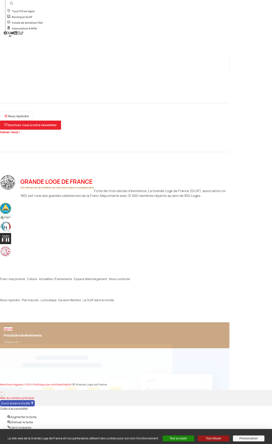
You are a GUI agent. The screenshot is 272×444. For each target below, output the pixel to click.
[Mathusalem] (7, 218)
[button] (17, 403)
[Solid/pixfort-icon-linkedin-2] (30, 142)
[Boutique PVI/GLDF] (7, 256)
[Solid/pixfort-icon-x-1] (3, 142)
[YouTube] (12, 33)
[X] (8, 33)
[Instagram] (18, 33)
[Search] (5, 70)
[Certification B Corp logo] (7, 213)
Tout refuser (213, 438)
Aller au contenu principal (17, 398)
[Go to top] (1, 392)
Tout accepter (178, 438)
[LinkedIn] (15, 33)
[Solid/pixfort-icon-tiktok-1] (25, 142)
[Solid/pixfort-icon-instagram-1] (8, 142)
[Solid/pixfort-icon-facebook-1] (19, 142)
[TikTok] (22, 33)
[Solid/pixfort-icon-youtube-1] (14, 142)
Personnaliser (248, 438)
